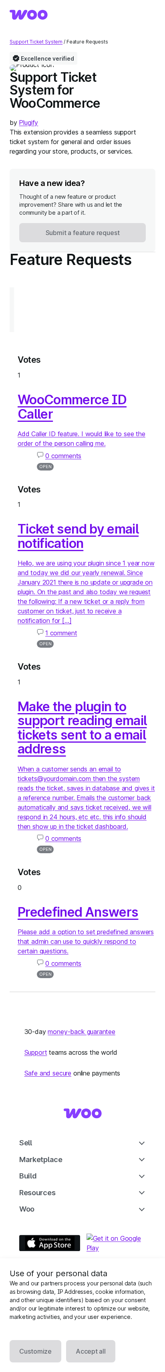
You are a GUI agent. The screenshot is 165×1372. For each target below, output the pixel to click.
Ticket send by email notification (78, 536)
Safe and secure (47, 1073)
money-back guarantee (81, 1032)
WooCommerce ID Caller (72, 407)
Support (35, 1052)
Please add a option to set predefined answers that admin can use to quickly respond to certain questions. (86, 941)
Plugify (28, 123)
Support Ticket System (36, 42)
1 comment (61, 633)
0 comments (63, 456)
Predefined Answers (78, 912)
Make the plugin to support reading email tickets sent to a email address (82, 728)
